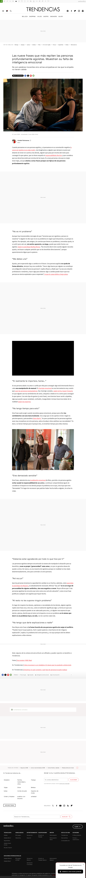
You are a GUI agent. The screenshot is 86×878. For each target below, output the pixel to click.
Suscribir (73, 779)
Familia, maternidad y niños (21, 782)
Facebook (71, 11)
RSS (68, 805)
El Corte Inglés (46, 44)
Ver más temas (9, 805)
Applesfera (7, 840)
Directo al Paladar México (42, 859)
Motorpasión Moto (53, 838)
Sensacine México (29, 859)
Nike (39, 44)
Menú (3, 11)
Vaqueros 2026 (24, 767)
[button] (24, 140)
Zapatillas (60, 44)
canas (28, 44)
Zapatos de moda (34, 792)
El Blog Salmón (77, 835)
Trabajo (33, 780)
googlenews (82, 11)
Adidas (34, 44)
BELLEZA (25, 16)
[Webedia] (8, 826)
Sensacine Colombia (29, 863)
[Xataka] (1, 1)
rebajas (22, 44)
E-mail (33, 76)
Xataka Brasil (7, 861)
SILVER (60, 16)
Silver (19, 787)
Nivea (54, 44)
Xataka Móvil (7, 838)
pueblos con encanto (21, 797)
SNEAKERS (53, 16)
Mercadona (74, 44)
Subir (76, 826)
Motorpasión (53, 835)
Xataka (5, 835)
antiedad (33, 796)
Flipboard (75, 11)
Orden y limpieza (9, 796)
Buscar (10, 11)
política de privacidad (64, 783)
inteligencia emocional (42, 674)
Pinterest (67, 11)
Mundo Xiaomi (8, 847)
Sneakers (7, 780)
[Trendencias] (43, 9)
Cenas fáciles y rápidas (54, 767)
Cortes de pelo (22, 791)
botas (5, 791)
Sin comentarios (19, 75)
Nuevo (7, 11)
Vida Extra (18, 838)
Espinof (29, 838)
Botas (67, 44)
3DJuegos (18, 835)
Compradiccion (65, 840)
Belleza (33, 787)
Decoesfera (64, 838)
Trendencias (64, 835)
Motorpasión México (53, 859)
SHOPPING (32, 16)
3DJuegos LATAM (18, 859)
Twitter (28, 76)
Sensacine (29, 835)
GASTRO (46, 16)
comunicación (55, 674)
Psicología (23, 674)
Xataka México (8, 858)
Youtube (60, 805)
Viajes (6, 787)
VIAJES (39, 16)
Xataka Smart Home (7, 844)
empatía (31, 674)
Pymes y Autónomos (76, 838)
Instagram (79, 11)
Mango (16, 44)
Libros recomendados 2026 (38, 767)
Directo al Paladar (41, 836)
